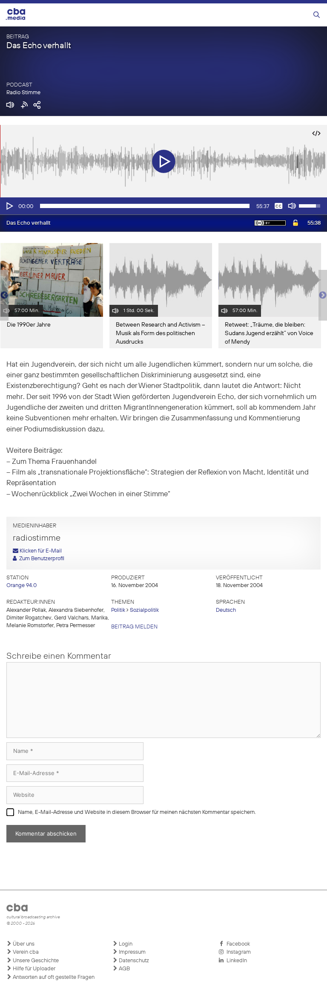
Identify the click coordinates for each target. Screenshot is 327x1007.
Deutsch (226, 610)
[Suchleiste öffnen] (317, 15)
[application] (163, 205)
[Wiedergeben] (9, 206)
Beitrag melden (134, 627)
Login (125, 944)
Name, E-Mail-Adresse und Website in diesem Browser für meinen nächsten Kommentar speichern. (137, 812)
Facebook (237, 944)
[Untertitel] (278, 206)
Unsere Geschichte (35, 961)
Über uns (22, 944)
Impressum (132, 952)
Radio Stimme (23, 92)
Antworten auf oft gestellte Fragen (53, 977)
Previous (4, 295)
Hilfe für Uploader (33, 969)
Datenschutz (133, 961)
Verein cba (25, 952)
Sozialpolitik (144, 610)
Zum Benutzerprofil (40, 558)
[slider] (145, 206)
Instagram (237, 952)
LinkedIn (235, 961)
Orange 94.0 (21, 585)
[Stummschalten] (292, 206)
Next (322, 295)
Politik (118, 610)
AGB (124, 969)
